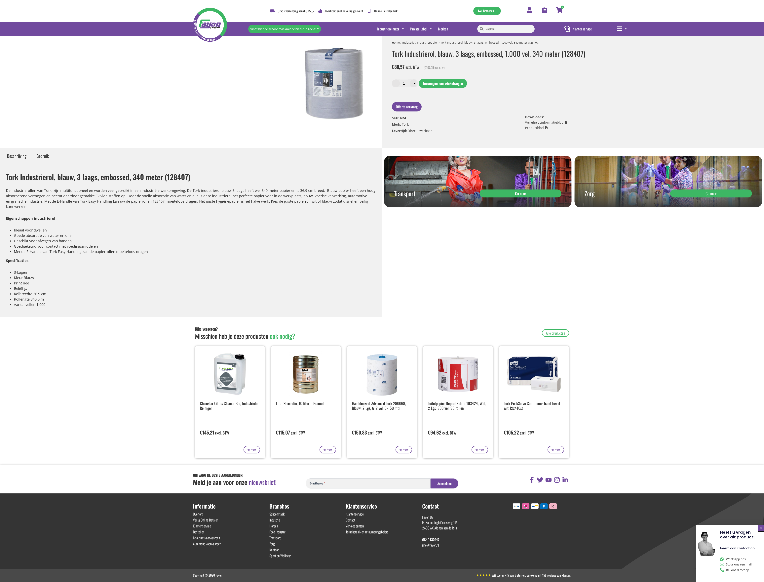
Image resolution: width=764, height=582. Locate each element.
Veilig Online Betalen (205, 519)
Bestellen (198, 531)
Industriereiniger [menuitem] (388, 28)
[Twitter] (540, 480)
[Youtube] (548, 480)
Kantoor (274, 549)
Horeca (273, 525)
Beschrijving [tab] (16, 156)
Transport (275, 537)
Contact (350, 519)
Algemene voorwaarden (207, 543)
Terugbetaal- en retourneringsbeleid (367, 531)
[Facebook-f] (532, 480)
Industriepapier (427, 42)
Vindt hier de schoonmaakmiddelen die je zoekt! (283, 29)
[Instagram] (557, 480)
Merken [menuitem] (443, 28)
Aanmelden (444, 483)
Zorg (272, 543)
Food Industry (277, 531)
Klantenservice (202, 525)
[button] (546, 122)
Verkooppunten (355, 525)
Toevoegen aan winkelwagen (443, 83)
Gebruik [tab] (42, 156)
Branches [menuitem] (487, 10)
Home (396, 42)
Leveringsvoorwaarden (206, 537)
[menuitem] (622, 28)
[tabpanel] (191, 238)
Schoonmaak (277, 514)
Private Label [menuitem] (418, 28)
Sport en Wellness (280, 555)
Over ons (198, 514)
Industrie (408, 42)
